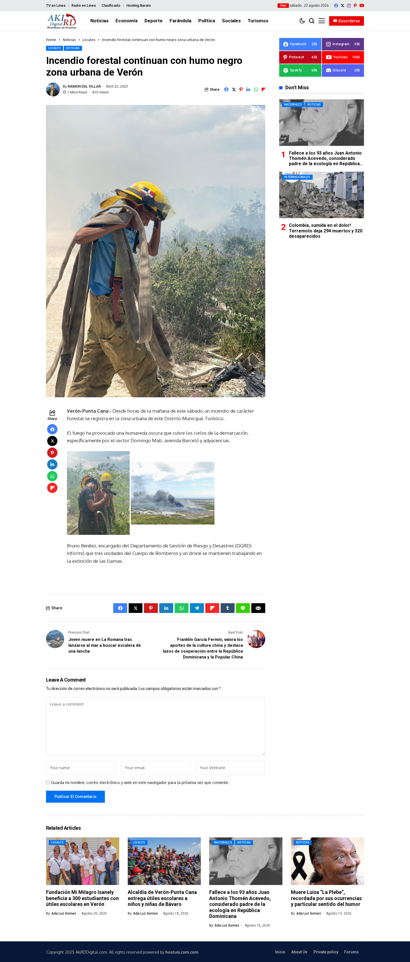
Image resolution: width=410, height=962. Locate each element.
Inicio (280, 952)
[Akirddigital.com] (62, 21)
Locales (89, 39)
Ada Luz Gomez (63, 913)
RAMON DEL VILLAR (84, 86)
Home (51, 39)
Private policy (325, 952)
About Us (299, 952)
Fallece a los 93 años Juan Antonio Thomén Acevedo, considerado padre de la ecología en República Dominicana (325, 161)
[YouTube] (362, 5)
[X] (342, 5)
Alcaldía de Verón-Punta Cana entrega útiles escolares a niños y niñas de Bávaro (162, 898)
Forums (351, 952)
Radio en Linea (83, 5)
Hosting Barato (138, 5)
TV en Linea (55, 5)
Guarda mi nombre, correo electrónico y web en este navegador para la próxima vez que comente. (140, 782)
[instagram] (349, 6)
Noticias (69, 39)
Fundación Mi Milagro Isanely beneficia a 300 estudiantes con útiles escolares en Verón (82, 898)
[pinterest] (355, 6)
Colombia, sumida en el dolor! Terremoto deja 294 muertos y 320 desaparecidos (325, 230)
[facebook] (336, 6)
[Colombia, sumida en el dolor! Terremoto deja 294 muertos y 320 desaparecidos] (321, 195)
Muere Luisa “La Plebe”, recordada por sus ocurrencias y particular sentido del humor (326, 898)
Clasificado (111, 5)
